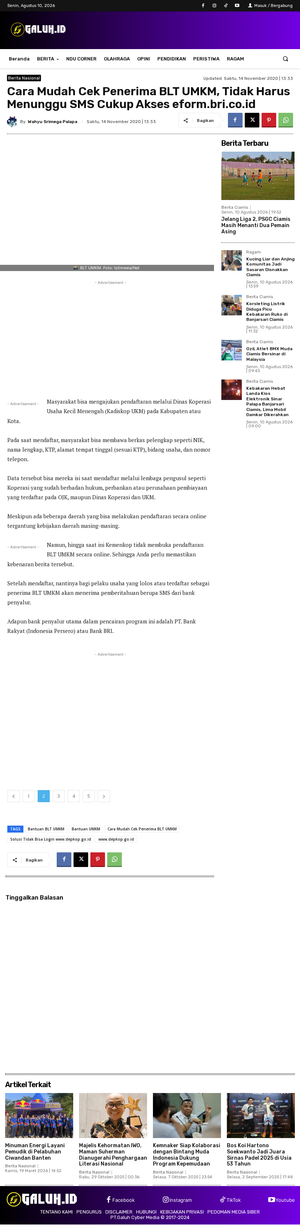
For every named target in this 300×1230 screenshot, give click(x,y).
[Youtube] (237, 5)
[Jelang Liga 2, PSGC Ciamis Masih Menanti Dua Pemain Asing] (258, 176)
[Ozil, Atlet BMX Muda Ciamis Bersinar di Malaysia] (231, 350)
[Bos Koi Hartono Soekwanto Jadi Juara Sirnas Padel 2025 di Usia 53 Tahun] (261, 1115)
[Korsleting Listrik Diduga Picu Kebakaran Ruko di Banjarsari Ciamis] (231, 305)
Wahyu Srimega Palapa (52, 121)
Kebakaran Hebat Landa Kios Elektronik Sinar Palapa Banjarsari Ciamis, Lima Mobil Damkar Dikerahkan (267, 401)
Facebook (123, 1200)
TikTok (233, 1200)
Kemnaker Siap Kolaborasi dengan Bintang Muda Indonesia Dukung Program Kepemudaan (186, 1154)
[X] (252, 120)
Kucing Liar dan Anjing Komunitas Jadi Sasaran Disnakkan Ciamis (270, 266)
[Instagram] (214, 5)
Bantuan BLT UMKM (46, 828)
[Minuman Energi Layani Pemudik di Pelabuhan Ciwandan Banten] (39, 1115)
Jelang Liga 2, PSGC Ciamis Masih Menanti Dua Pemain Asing (255, 225)
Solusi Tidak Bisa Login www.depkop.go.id (50, 839)
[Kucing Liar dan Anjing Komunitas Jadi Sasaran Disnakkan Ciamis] (231, 260)
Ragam (253, 252)
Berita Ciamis (234, 207)
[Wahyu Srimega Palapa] (13, 121)
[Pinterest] (269, 120)
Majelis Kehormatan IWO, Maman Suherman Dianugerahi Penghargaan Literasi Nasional (113, 1154)
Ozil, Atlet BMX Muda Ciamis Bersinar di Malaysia (269, 354)
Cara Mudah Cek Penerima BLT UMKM (142, 828)
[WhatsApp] (285, 120)
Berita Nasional (24, 78)
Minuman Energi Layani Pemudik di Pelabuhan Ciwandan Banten (35, 1151)
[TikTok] (226, 5)
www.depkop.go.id (116, 839)
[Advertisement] (110, 337)
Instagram (180, 1200)
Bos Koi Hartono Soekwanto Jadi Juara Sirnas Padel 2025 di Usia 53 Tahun (259, 1154)
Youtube (285, 1200)
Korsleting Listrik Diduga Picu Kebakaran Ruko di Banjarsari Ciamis (267, 311)
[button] (285, 58)
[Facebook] (203, 5)
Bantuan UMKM (86, 828)
